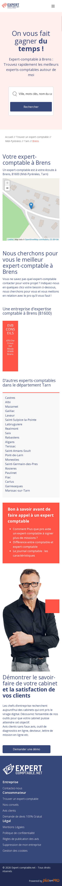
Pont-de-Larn (14, 455)
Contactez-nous (12, 788)
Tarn (26, 141)
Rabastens (12, 437)
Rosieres (11, 468)
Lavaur (10, 415)
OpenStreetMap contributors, (37, 239)
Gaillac (10, 411)
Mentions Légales (13, 827)
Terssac (10, 446)
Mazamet (11, 406)
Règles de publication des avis (21, 839)
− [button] (7, 188)
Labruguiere (13, 424)
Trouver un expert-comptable (32, 137)
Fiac (8, 477)
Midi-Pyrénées (13, 141)
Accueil (9, 137)
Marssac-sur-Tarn (17, 490)
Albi (8, 402)
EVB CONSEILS (10, 329)
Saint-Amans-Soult (18, 451)
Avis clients (9, 810)
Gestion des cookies (15, 851)
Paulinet (11, 473)
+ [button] (7, 183)
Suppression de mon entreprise (22, 845)
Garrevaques (14, 486)
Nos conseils (11, 805)
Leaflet (10, 239)
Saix (8, 433)
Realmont (11, 429)
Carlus (9, 482)
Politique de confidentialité (19, 833)
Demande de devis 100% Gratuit (22, 816)
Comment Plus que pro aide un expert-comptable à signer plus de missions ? (33, 533)
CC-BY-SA (54, 239)
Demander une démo (26, 749)
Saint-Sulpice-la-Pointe (20, 420)
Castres (10, 398)
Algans (9, 442)
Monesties (12, 460)
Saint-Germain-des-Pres (21, 464)
